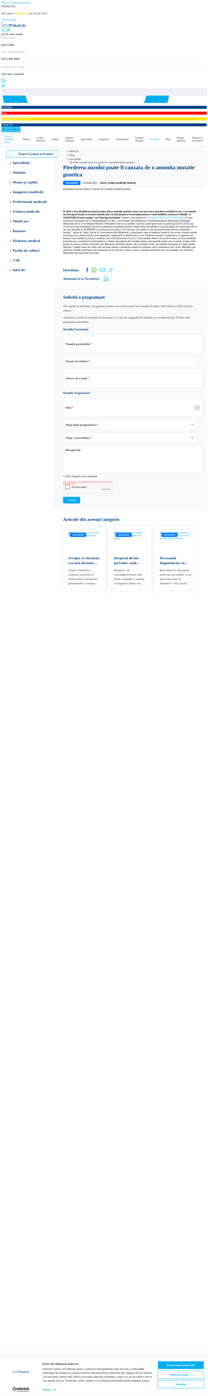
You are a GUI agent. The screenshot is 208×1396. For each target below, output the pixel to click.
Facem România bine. (9, 139)
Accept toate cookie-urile (181, 1365)
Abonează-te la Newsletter (81, 278)
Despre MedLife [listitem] (181, 139)
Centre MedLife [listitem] (40, 139)
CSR (16, 260)
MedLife (74, 151)
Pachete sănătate (139, 139)
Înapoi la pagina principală (36, 153)
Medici (26, 139)
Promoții (154, 139)
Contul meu (7, 121)
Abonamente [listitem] (122, 139)
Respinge (181, 1384)
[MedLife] (13, 26)
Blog (167, 139)
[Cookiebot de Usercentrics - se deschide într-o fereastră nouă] (21, 1389)
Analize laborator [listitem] (69, 139)
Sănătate (19, 172)
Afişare (47, 1389)
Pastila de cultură (26, 250)
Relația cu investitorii (197, 139)
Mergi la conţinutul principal (15, 2)
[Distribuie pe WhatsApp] (94, 271)
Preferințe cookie (179, 1374)
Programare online (10, 127)
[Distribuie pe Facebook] (87, 271)
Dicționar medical (26, 241)
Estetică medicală (26, 211)
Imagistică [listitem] (104, 139)
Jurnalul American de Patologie (165, 217)
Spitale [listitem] (55, 139)
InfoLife (19, 270)
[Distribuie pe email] (102, 271)
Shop (4, 110)
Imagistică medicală (28, 192)
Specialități (86, 139)
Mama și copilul (25, 182)
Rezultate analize (10, 116)
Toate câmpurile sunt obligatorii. (80, 476)
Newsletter (6, 104)
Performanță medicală (30, 202)
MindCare (21, 221)
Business (19, 231)
